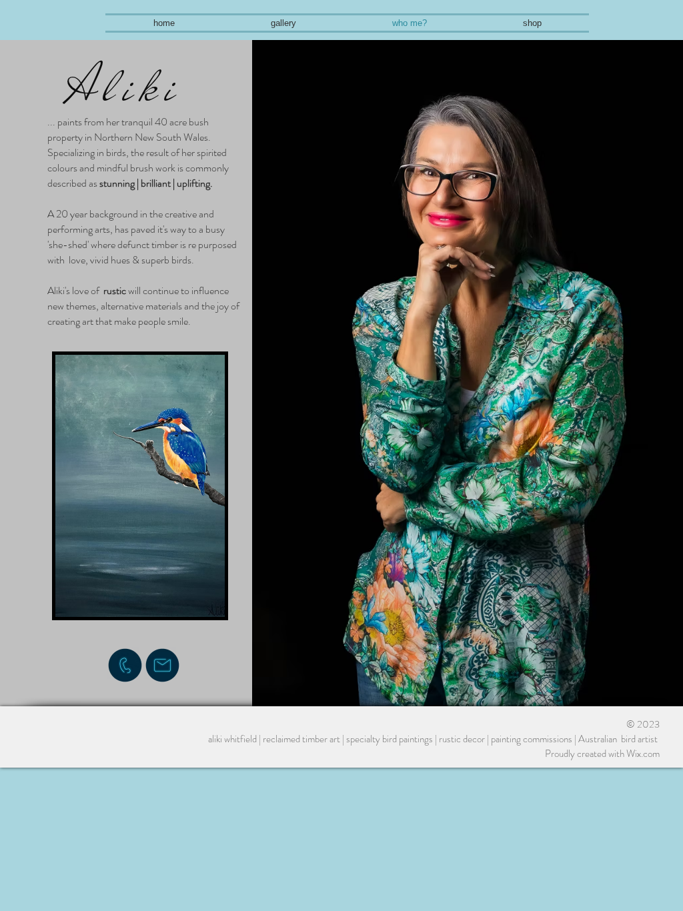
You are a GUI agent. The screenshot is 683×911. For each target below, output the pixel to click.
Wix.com (643, 753)
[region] (138, 519)
